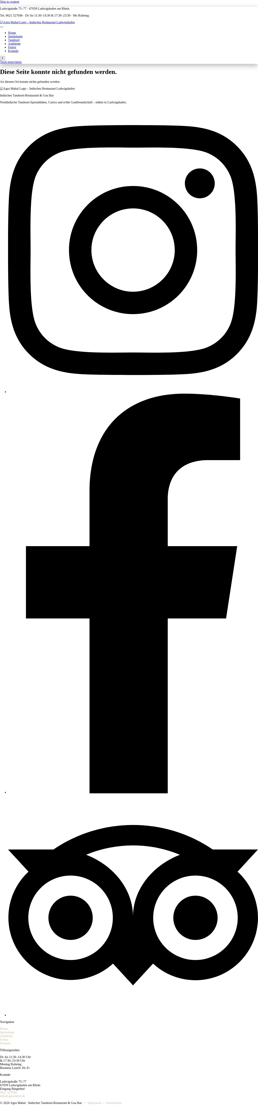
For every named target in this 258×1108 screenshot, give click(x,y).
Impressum (95, 1103)
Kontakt (13, 51)
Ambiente (14, 43)
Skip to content (9, 1)
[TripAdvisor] (133, 1015)
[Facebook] (133, 792)
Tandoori (14, 40)
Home (12, 32)
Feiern (12, 47)
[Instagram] (133, 391)
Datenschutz (114, 1103)
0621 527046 (8, 1092)
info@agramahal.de (12, 1096)
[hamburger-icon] (1, 27)
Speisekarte (15, 36)
